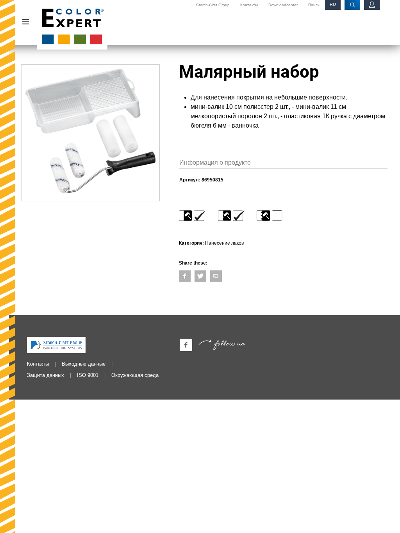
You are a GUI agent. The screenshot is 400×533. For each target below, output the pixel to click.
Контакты (249, 5)
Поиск (313, 5)
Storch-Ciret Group (213, 5)
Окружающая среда (135, 375)
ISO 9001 (87, 375)
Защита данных (45, 375)
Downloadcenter (283, 5)
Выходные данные (83, 364)
